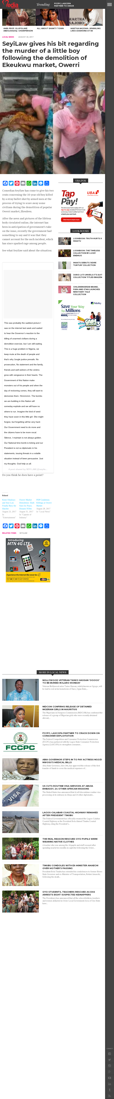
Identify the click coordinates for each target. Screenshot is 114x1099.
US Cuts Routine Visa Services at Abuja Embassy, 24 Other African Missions (67, 787)
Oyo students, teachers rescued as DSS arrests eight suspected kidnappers (68, 893)
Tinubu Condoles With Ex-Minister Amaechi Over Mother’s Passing (70, 867)
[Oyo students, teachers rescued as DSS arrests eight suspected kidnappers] (20, 911)
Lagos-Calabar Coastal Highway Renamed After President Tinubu (70, 814)
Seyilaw (23, 533)
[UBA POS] (80, 223)
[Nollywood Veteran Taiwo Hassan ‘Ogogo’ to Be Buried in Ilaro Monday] (20, 700)
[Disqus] (28, 626)
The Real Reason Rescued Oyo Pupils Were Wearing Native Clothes (70, 840)
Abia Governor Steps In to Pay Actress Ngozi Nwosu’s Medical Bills (72, 761)
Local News (8, 37)
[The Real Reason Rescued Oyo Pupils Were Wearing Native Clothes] (20, 859)
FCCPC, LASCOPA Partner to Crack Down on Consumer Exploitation (71, 734)
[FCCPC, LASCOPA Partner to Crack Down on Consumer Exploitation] (20, 753)
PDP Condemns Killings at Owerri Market (44, 503)
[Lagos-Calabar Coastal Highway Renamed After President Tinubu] (20, 832)
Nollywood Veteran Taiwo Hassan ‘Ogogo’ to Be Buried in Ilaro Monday (71, 681)
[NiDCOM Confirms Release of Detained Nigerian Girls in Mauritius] (20, 726)
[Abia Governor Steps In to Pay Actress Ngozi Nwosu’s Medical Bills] (20, 779)
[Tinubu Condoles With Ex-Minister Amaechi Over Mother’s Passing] (20, 885)
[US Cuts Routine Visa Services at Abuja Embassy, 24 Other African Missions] (20, 806)
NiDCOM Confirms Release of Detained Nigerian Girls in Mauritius (67, 708)
